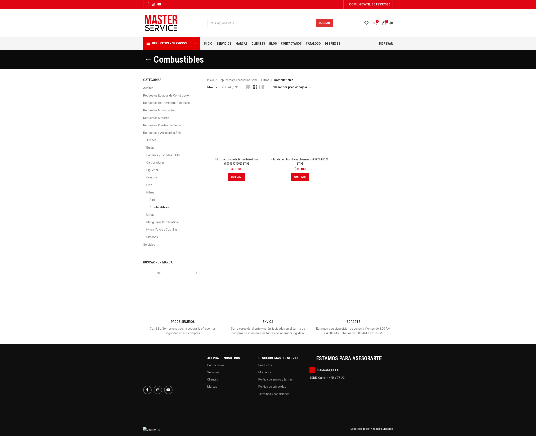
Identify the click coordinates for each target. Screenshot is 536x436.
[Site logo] (161, 22)
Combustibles (159, 207)
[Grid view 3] (255, 87)
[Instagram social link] (153, 4)
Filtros (150, 192)
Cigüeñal (152, 170)
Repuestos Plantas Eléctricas (162, 125)
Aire (152, 199)
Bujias (150, 147)
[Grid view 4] (261, 87)
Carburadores (155, 162)
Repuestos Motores (156, 118)
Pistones (152, 237)
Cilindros (152, 177)
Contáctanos (215, 365)
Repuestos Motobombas (159, 110)
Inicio (210, 80)
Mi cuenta (264, 372)
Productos (265, 365)
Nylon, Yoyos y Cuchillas (162, 229)
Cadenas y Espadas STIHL (163, 155)
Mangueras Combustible (162, 222)
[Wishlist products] (366, 23)
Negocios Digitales (382, 428)
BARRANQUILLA (328, 370)
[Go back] (148, 59)
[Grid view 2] (248, 87)
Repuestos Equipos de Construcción (167, 95)
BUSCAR (324, 23)
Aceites (148, 88)
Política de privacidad (272, 386)
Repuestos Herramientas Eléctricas (166, 102)
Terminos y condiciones (273, 394)
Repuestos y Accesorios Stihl (162, 132)
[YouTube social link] (159, 4)
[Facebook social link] (148, 4)
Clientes (212, 379)
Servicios (149, 244)
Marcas (212, 386)
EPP (149, 185)
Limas (150, 214)
